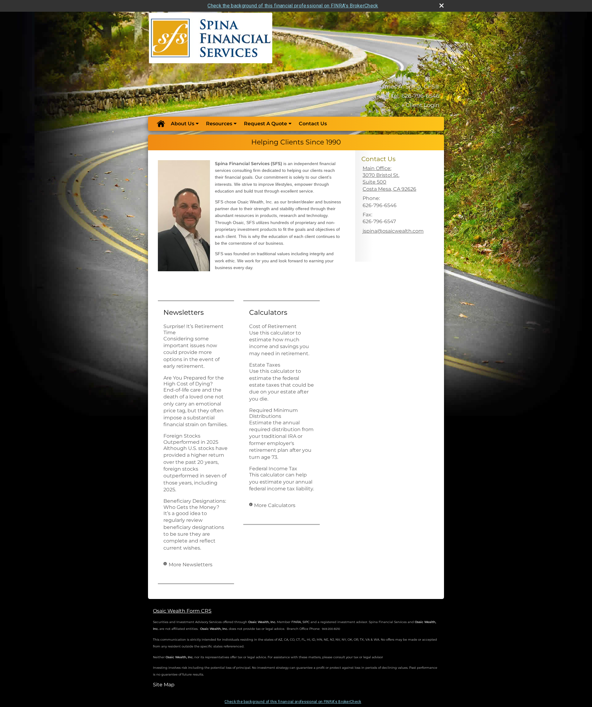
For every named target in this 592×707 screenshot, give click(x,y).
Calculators (268, 312)
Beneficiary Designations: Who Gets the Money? (194, 504)
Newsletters (183, 312)
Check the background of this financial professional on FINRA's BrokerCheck (293, 6)
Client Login (422, 105)
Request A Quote (265, 124)
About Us (182, 124)
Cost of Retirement (273, 326)
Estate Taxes (264, 365)
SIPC (306, 622)
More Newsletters (190, 565)
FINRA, (296, 622)
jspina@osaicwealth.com (393, 231)
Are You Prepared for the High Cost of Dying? (193, 381)
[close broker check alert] (441, 5)
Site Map (164, 685)
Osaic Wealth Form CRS (182, 611)
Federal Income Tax (273, 469)
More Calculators (274, 505)
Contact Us (313, 124)
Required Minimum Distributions (273, 413)
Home (160, 124)
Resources (219, 124)
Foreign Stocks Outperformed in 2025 (190, 439)
